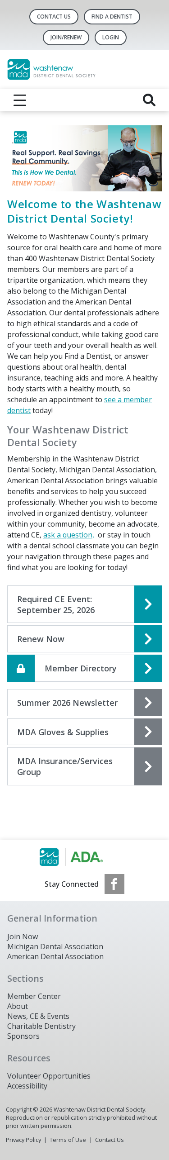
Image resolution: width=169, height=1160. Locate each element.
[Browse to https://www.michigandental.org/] (84, 857)
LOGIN (110, 37)
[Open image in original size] (84, 157)
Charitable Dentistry (41, 1026)
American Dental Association (55, 956)
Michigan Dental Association (55, 946)
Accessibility (27, 1086)
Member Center (34, 996)
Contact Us (54, 16)
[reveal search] (149, 100)
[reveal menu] (19, 100)
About (17, 1006)
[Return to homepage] (84, 69)
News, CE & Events (38, 1016)
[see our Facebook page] (114, 884)
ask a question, (68, 535)
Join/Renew (66, 37)
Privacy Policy (23, 1140)
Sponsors (23, 1036)
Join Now (22, 936)
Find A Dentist (111, 16)
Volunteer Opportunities (49, 1076)
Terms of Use (68, 1140)
